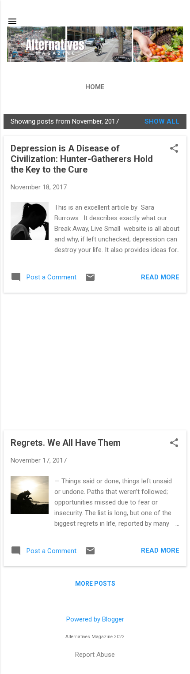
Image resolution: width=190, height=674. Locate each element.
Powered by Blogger (95, 619)
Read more (160, 277)
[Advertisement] (95, 361)
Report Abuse (95, 655)
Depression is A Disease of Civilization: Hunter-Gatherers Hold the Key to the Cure (82, 159)
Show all (161, 121)
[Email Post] (90, 280)
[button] (174, 149)
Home (95, 87)
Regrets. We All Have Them (66, 442)
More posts (95, 583)
